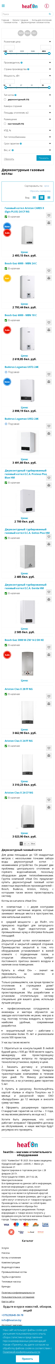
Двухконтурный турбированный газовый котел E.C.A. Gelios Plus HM (27, 531)
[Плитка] (34, 197)
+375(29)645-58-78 (12, 1315)
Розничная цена (12, 41)
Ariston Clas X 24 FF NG (19, 741)
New (27, 33)
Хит (34, 33)
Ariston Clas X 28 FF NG (19, 689)
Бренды (6, 1286)
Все (33, 843)
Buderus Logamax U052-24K (21, 418)
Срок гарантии (12, 143)
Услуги (5, 1247)
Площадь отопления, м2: (16, 112)
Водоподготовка (11, 1267)
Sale (21, 33)
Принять (27, 1358)
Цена (46, 185)
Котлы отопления (11, 1257)
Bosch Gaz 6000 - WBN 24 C (21, 263)
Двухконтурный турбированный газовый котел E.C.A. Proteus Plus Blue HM (26, 474)
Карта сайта (8, 1301)
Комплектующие (11, 1262)
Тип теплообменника (14, 137)
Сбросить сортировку (40, 191)
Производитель (12, 62)
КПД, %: (7, 130)
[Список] (41, 197)
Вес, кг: (8, 150)
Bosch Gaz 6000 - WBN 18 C (21, 315)
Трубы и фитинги (11, 1276)
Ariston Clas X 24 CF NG (19, 792)
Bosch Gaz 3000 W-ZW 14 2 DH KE (24, 640)
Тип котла (9, 95)
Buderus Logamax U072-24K (21, 367)
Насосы (6, 1252)
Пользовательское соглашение (18, 1297)
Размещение (10, 119)
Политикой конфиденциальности (21, 1352)
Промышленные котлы (14, 1271)
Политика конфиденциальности (18, 1292)
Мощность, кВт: (12, 75)
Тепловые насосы (11, 1281)
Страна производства (15, 69)
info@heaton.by (11, 1320)
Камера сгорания (13, 106)
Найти (50, 14)
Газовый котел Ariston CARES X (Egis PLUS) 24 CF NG (24, 209)
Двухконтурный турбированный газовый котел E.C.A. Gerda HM (25, 586)
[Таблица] (49, 197)
